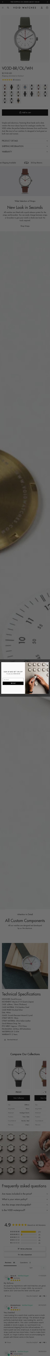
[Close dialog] (47, 664)
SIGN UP (13, 683)
